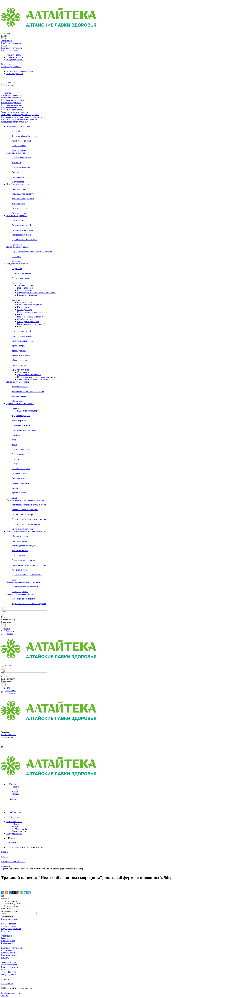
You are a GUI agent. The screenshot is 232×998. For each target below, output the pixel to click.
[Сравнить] (2, 887)
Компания (5, 931)
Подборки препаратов (11, 928)
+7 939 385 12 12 (8, 83)
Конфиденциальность (11, 993)
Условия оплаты (13, 55)
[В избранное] (2, 884)
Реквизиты (6, 938)
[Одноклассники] (6, 892)
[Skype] (25, 892)
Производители (8, 940)
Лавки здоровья (8, 950)
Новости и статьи (9, 953)
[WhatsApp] (21, 892)
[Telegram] (29, 892)
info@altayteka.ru (14, 833)
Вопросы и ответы (14, 60)
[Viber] (17, 892)
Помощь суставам (14, 73)
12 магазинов (12, 843)
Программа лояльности (11, 948)
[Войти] (2, 743)
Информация (7, 943)
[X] (14, 892)
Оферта (4, 996)
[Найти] (3, 625)
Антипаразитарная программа (20, 71)
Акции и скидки (8, 926)
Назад (16, 786)
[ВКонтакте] (2, 892)
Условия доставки (14, 57)
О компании (6, 936)
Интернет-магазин (9, 919)
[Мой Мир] (10, 892)
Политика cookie (8, 955)
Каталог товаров (8, 924)
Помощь (5, 957)
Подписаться (7, 916)
